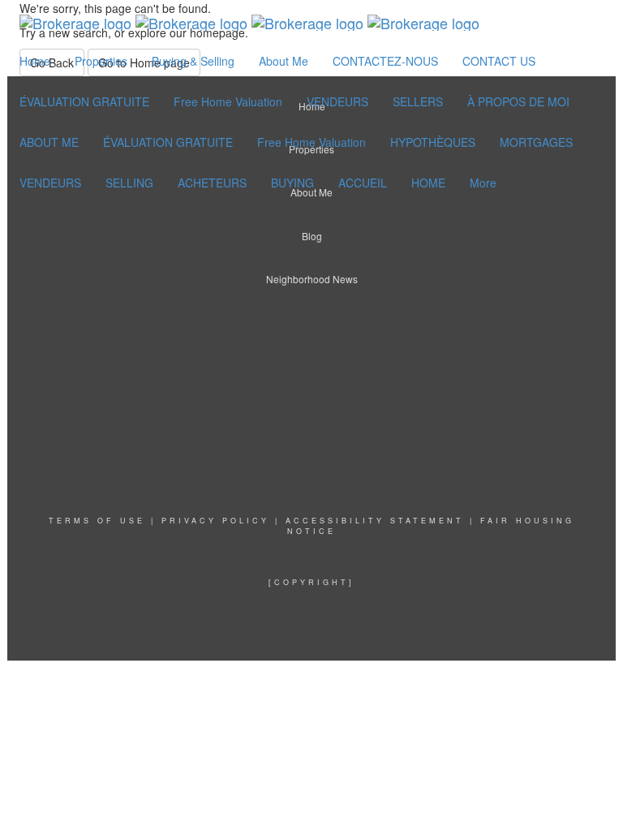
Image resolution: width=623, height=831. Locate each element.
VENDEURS (337, 101)
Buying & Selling (193, 61)
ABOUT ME (49, 142)
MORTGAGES (536, 142)
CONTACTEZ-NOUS (385, 61)
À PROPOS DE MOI (518, 101)
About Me (283, 61)
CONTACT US (498, 61)
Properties (101, 61)
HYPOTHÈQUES (432, 142)
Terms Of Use (97, 520)
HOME (428, 182)
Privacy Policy (215, 520)
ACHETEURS (212, 182)
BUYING (292, 182)
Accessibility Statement (375, 520)
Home (34, 61)
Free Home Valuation (228, 101)
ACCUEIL (362, 182)
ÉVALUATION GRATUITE (84, 101)
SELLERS (418, 101)
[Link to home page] (249, 20)
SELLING (129, 182)
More (483, 182)
